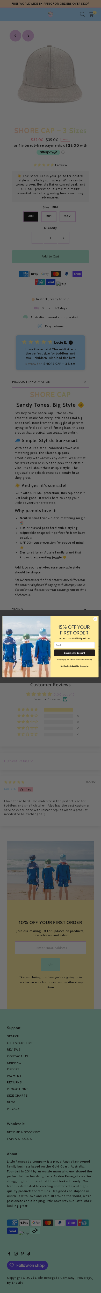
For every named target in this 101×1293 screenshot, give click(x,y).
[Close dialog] (95, 619)
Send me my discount (74, 652)
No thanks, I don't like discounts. (75, 666)
